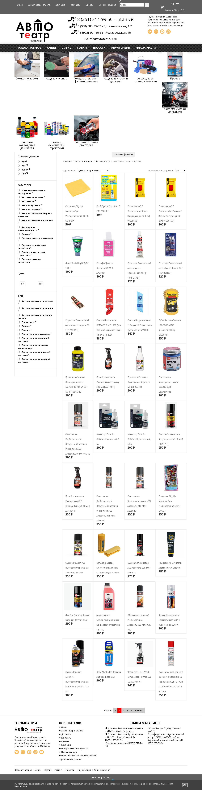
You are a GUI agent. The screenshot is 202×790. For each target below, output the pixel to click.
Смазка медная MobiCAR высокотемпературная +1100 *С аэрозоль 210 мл (77, 680)
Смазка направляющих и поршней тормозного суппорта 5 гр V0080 (138, 318)
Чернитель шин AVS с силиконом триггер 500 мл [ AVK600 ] (139, 670)
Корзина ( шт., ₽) (175, 10)
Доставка (60, 4)
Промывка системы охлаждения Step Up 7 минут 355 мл (137, 375)
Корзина (175, 3)
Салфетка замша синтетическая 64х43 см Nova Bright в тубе (107, 561)
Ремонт (82, 47)
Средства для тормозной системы (34, 360)
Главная (67, 161)
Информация (120, 47)
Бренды (89, 4)
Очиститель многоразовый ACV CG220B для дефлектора (169, 380)
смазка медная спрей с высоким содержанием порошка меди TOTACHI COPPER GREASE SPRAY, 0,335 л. (169, 675)
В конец (139, 710)
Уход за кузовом (32, 205)
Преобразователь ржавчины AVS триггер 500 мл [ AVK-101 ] (108, 375)
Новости (99, 47)
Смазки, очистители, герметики (31, 253)
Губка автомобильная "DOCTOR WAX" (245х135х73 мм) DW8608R (170, 323)
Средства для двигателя (36, 334)
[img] (120, 1)
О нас (20, 4)
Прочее (26, 234)
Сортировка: (69, 170)
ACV (24, 161)
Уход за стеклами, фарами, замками (35, 215)
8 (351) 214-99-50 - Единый (105, 19)
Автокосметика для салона (35, 309)
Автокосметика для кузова (35, 302)
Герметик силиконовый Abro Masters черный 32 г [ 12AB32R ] (77, 318)
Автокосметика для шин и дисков (35, 316)
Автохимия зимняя (33, 197)
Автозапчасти (146, 47)
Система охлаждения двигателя (32, 246)
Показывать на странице (160, 170)
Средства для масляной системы (33, 339)
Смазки (26, 330)
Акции (51, 47)
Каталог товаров (29, 47)
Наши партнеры (69, 752)
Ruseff (25, 169)
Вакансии (66, 744)
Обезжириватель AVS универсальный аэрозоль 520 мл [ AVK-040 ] (139, 618)
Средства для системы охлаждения (33, 346)
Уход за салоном (31, 209)
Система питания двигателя (30, 260)
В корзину (78, 224)
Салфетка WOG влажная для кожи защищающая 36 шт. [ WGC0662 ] (139, 209)
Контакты (75, 4)
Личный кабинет (108, 4)
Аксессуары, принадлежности (28, 229)
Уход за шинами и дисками (35, 221)
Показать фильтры (123, 154)
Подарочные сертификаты (74, 748)
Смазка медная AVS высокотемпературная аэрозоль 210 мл (75, 561)
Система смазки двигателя (35, 239)
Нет (24, 173)
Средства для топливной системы (34, 353)
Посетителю (70, 723)
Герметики (28, 322)
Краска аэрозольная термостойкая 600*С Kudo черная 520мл (170, 613)
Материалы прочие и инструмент (32, 192)
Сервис (66, 47)
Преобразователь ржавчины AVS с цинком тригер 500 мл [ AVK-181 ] (77, 499)
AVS (24, 165)
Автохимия (28, 201)
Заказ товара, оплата (39, 4)
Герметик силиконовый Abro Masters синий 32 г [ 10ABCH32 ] (170, 261)
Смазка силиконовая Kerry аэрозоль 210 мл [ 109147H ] (171, 432)
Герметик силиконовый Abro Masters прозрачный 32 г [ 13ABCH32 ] (139, 266)
